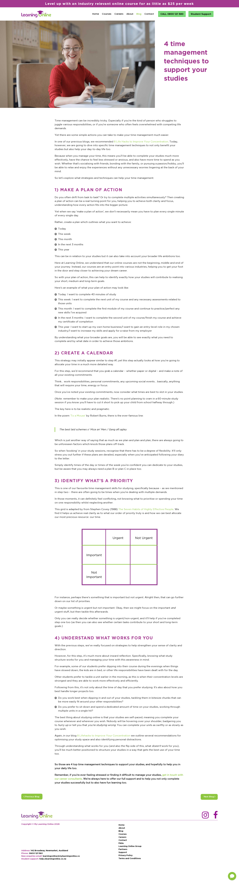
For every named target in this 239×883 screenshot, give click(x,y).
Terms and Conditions (130, 858)
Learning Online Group (130, 846)
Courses (106, 13)
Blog (138, 13)
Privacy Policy (126, 855)
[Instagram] (204, 815)
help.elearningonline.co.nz (52, 859)
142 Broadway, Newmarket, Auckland (49, 850)
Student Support (201, 14)
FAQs (121, 843)
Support (123, 852)
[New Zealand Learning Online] (36, 815)
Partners (123, 849)
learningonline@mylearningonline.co (61, 856)
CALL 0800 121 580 (171, 14)
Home (95, 13)
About (129, 13)
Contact (149, 13)
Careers (118, 13)
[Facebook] (215, 815)
